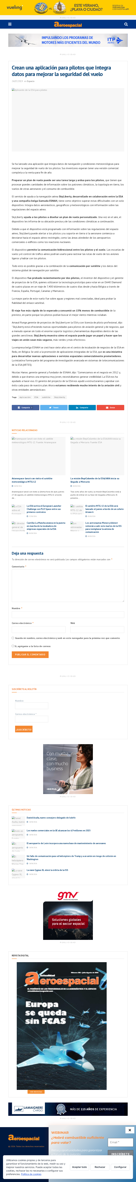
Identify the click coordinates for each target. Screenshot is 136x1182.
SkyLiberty (59, 397)
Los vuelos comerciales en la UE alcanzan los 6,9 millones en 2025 (58, 830)
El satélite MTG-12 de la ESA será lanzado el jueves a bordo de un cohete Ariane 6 (104, 509)
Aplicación (25, 397)
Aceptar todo (79, 1167)
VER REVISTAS (36, 1092)
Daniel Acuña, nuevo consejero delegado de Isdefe (51, 817)
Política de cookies (31, 1174)
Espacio (30, 81)
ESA (36, 397)
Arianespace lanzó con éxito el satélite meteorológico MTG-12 (32, 480)
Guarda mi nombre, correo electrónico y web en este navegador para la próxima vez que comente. (67, 638)
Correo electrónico (23, 623)
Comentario (19, 566)
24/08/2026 (32, 533)
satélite (46, 397)
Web (72, 623)
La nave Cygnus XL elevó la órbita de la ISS (47, 870)
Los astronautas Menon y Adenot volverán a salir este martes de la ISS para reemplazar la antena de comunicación (103, 527)
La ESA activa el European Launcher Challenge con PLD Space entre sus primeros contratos (44, 509)
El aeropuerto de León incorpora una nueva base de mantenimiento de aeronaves (66, 843)
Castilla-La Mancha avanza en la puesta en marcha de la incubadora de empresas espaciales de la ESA (46, 525)
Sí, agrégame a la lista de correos (32, 646)
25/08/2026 (91, 516)
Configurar (120, 1167)
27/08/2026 (32, 516)
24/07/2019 (17, 81)
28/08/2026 (17, 486)
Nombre (17, 608)
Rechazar (100, 1167)
